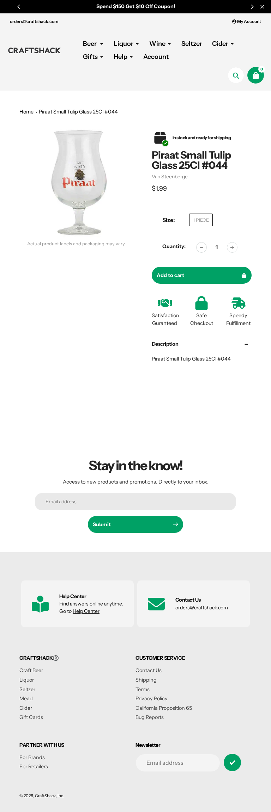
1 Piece (201, 220)
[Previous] (19, 6)
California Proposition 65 (164, 708)
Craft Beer (31, 670)
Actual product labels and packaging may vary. (76, 243)
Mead (26, 698)
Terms (143, 689)
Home (26, 112)
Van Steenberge (170, 176)
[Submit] (232, 762)
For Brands (32, 757)
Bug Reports (150, 717)
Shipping (146, 680)
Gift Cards (31, 717)
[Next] (251, 6)
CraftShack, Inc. (49, 795)
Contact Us (149, 670)
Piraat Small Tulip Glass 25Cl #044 (78, 112)
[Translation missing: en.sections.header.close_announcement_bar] (262, 6)
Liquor (26, 680)
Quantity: (174, 246)
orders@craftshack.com (34, 21)
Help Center (86, 611)
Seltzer (27, 689)
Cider (25, 708)
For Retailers (33, 766)
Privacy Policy (152, 698)
